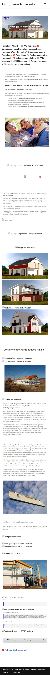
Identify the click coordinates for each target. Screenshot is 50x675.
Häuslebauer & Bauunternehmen (20, 173)
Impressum (39, 669)
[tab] (20, 173)
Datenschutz (7, 672)
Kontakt (17, 672)
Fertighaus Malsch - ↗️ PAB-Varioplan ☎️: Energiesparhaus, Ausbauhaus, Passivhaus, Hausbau (24, 179)
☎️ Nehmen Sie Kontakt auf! (14, 650)
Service (9, 186)
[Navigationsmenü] (45, 4)
